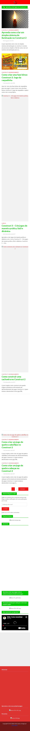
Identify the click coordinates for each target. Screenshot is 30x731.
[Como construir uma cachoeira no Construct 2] (15, 309)
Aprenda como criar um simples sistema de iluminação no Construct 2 (14, 35)
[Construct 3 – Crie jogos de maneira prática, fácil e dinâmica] (15, 158)
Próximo (22, 489)
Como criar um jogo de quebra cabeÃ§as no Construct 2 (12, 445)
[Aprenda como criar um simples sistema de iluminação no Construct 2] (15, 19)
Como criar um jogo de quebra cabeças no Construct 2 (12, 468)
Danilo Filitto (15, 725)
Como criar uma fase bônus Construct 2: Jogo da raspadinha (14, 77)
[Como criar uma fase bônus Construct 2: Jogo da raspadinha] (15, 61)
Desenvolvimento (14, 30)
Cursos (4, 223)
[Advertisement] (15, 412)
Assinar (5, 509)
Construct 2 (5, 30)
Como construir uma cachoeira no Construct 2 (14, 378)
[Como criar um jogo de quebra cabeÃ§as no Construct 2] (15, 435)
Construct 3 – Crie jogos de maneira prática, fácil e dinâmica (14, 228)
